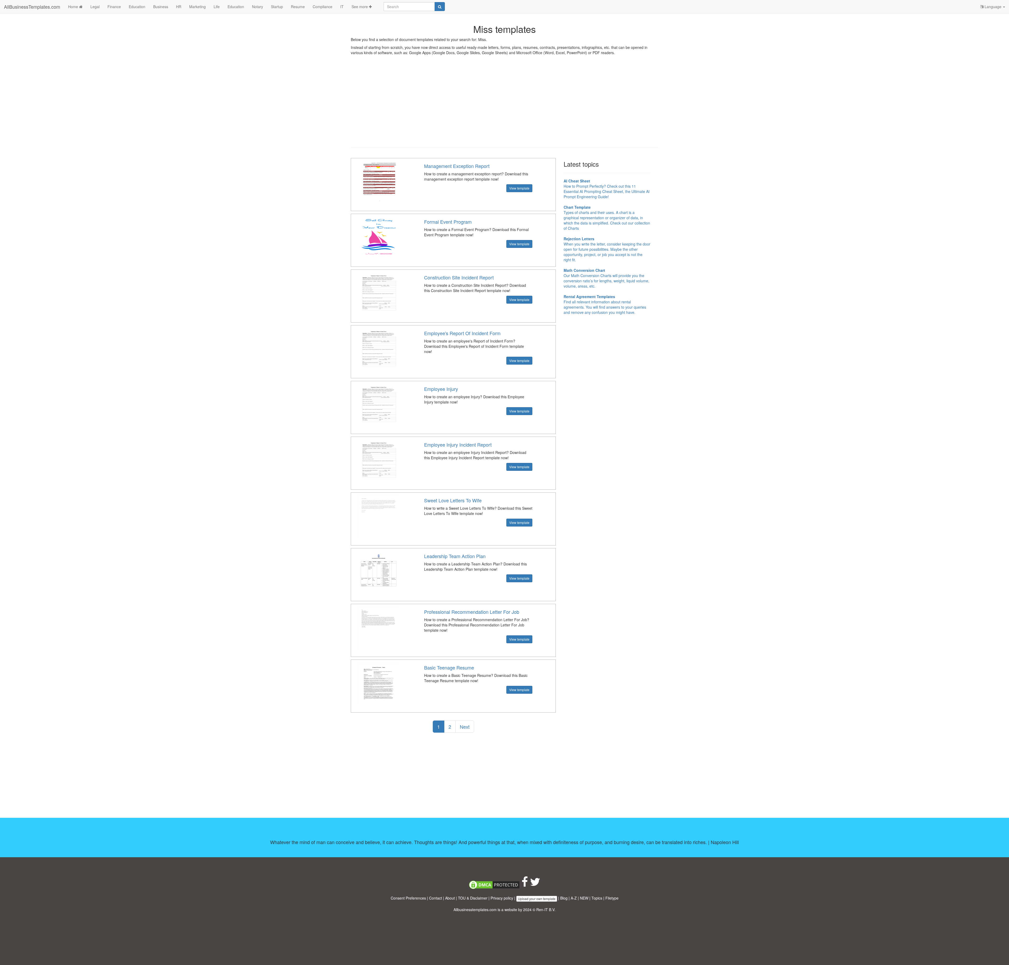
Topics (596, 898)
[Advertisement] (504, 105)
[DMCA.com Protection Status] (494, 884)
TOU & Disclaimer (472, 898)
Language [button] (993, 6)
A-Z (574, 898)
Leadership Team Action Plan (455, 556)
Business (160, 6)
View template (519, 188)
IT (342, 6)
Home (73, 6)
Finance (114, 6)
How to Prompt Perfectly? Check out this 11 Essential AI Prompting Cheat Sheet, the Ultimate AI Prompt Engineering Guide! (607, 188)
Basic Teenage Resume (449, 667)
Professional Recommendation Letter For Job (471, 611)
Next (465, 726)
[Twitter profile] (535, 884)
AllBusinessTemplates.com (32, 6)
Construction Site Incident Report (459, 277)
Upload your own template (536, 898)
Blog (564, 898)
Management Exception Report (457, 165)
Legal (95, 6)
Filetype (612, 898)
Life (217, 6)
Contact (435, 898)
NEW (584, 898)
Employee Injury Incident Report (458, 444)
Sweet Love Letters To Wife (453, 500)
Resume (298, 6)
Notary (257, 6)
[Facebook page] (525, 884)
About (450, 898)
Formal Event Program (448, 221)
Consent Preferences (408, 898)
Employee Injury (441, 388)
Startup (277, 6)
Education (137, 6)
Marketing (197, 6)
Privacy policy (502, 898)
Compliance (322, 6)
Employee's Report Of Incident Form (462, 333)
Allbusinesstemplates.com (475, 909)
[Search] (440, 6)
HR (178, 6)
